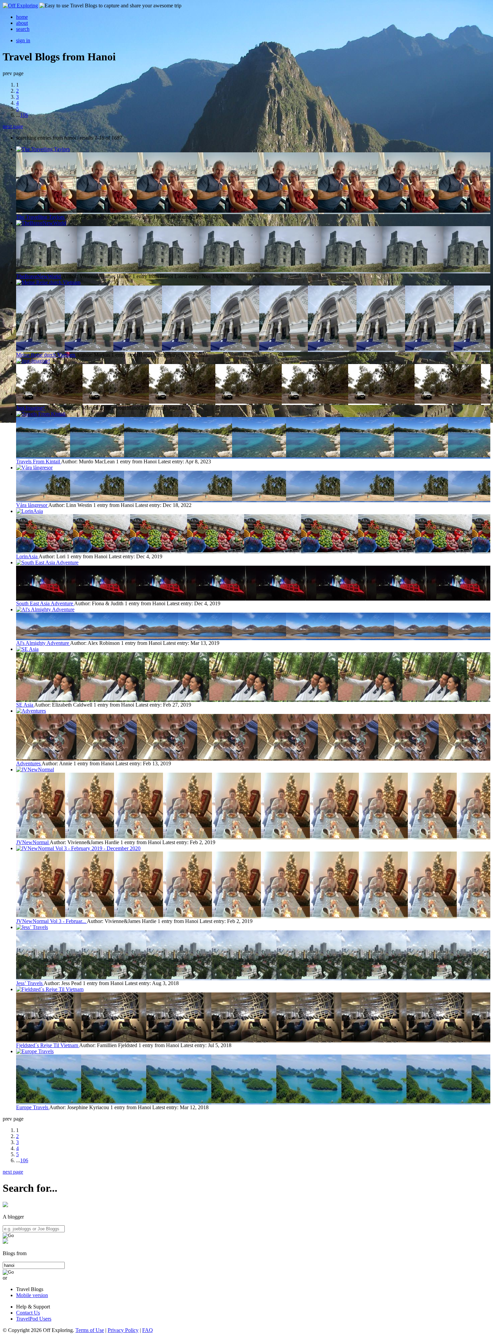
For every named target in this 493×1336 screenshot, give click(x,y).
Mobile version (32, 1295)
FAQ (147, 1330)
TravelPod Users (33, 1319)
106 (24, 115)
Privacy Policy (123, 1330)
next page (13, 126)
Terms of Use (89, 1330)
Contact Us (28, 1313)
